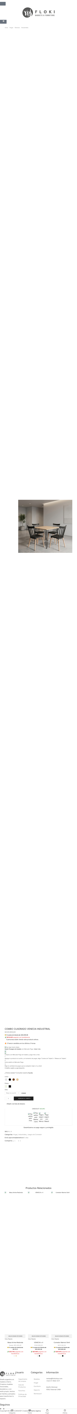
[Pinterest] (15, 1141)
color (6, 1076)
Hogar (11, 27)
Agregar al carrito (24, 1098)
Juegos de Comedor (34, 1134)
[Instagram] (0, 1409)
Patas (7, 1083)
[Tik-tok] (3, 1409)
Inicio (6, 27)
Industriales (24, 27)
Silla (6, 1090)
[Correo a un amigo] (17, 1141)
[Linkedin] (18, 1141)
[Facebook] (13, 1141)
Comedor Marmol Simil (62, 1342)
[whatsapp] (20, 1141)
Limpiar (23, 1093)
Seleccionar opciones (15, 1336)
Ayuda (30, 1073)
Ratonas (17, 27)
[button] (3, 4)
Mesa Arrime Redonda (15, 1342)
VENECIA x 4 (38, 1342)
